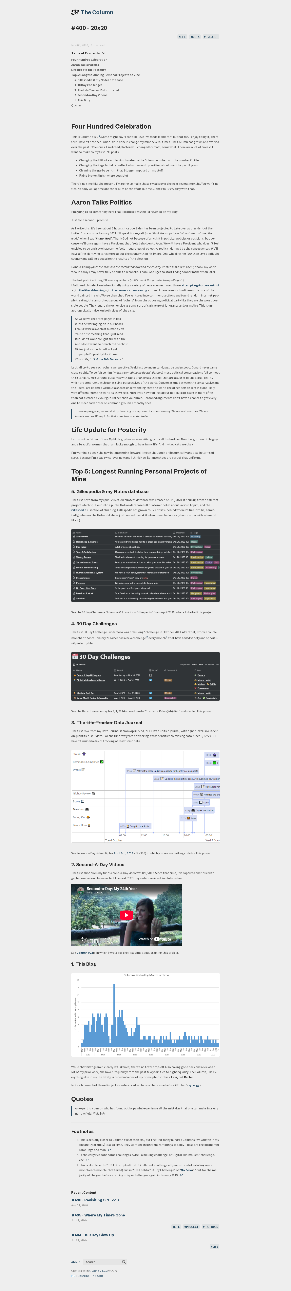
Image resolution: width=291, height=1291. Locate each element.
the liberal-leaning (92, 290)
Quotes (76, 105)
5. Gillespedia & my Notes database (98, 80)
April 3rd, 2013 (123, 853)
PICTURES (211, 1227)
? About (98, 1276)
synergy (193, 1085)
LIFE (183, 37)
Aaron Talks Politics (85, 65)
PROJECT (212, 37)
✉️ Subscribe (80, 1276)
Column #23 (85, 953)
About (75, 1262)
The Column (97, 12)
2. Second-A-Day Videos (90, 95)
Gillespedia (78, 510)
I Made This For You (106, 359)
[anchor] (155, 126)
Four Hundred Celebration (89, 60)
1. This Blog (82, 100)
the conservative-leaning (129, 290)
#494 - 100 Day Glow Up (93, 1235)
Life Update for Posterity (88, 70)
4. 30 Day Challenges (88, 85)
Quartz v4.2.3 (98, 1271)
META (196, 37)
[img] (124, 1262)
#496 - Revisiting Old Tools (95, 1200)
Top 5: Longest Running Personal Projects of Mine (105, 75)
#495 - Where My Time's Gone (98, 1215)
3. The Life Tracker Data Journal (96, 90)
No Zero (186, 1170)
